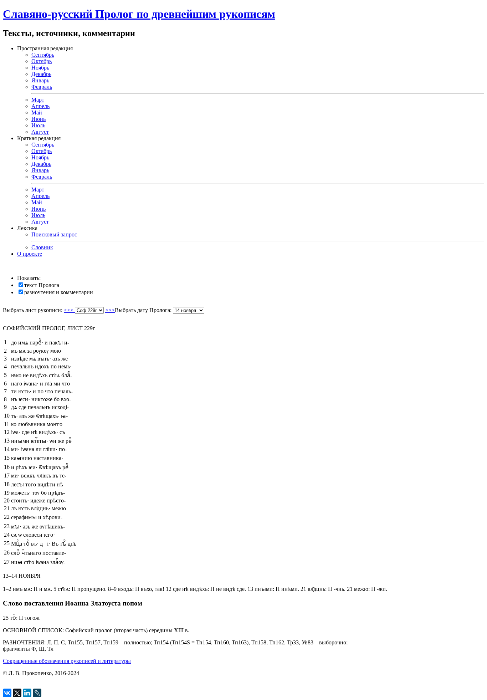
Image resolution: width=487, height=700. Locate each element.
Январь (40, 80)
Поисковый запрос (54, 234)
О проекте (29, 254)
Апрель (40, 106)
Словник (42, 247)
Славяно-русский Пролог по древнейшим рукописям (139, 13)
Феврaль (41, 177)
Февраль (41, 87)
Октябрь (41, 61)
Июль (38, 125)
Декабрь (41, 74)
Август (40, 132)
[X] (17, 693)
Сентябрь (42, 55)
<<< (69, 310)
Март (37, 100)
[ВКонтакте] (7, 693)
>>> (110, 310)
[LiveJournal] (37, 693)
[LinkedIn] (27, 693)
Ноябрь (40, 68)
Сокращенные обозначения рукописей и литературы (67, 661)
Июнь (38, 119)
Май (36, 112)
